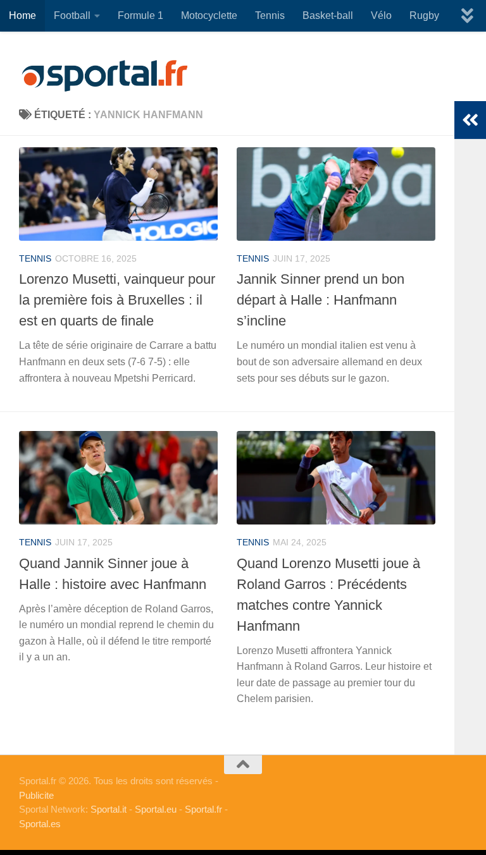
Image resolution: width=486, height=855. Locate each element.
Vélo (381, 15)
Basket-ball (327, 15)
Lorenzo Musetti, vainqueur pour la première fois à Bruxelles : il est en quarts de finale (117, 300)
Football (72, 15)
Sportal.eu (156, 809)
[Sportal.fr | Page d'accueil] (104, 76)
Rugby (424, 15)
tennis (35, 258)
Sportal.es (40, 823)
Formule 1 (140, 15)
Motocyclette (209, 15)
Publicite (36, 795)
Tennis (270, 15)
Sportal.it (108, 809)
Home (22, 15)
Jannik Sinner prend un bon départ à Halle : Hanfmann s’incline (320, 300)
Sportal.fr (203, 809)
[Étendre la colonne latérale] (470, 120)
